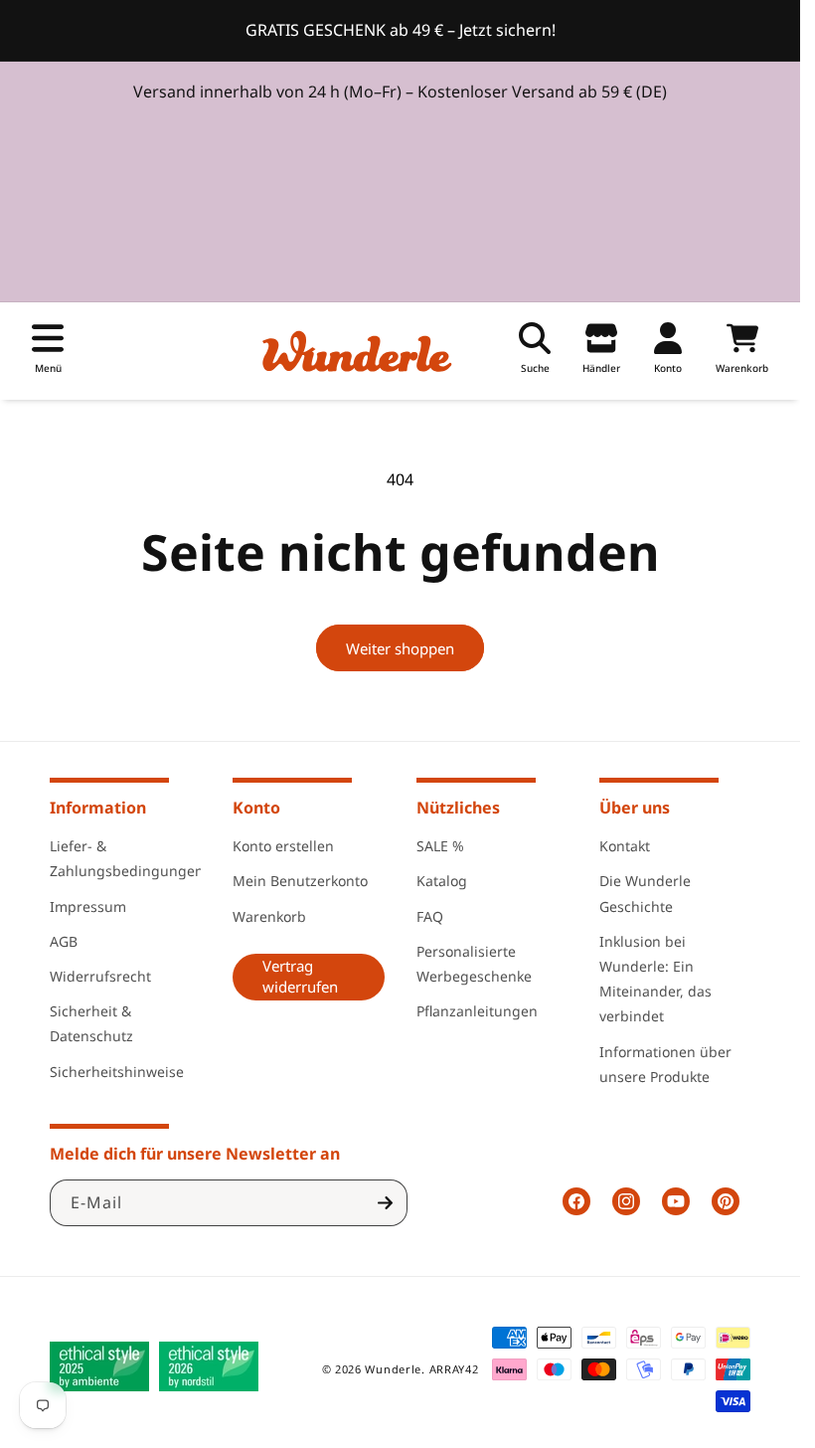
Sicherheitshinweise (117, 1071)
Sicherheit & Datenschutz (91, 1023)
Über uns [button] (634, 807)
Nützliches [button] (458, 807)
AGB (64, 941)
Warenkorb (269, 916)
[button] (48, 351)
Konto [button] (256, 807)
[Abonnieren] (385, 1202)
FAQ (429, 916)
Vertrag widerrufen (300, 976)
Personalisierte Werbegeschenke (474, 964)
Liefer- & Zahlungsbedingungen (127, 858)
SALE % (440, 845)
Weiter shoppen (400, 648)
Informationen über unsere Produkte (665, 1064)
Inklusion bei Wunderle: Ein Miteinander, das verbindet (655, 979)
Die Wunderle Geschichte (645, 893)
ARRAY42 (454, 1368)
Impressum (88, 906)
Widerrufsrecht (100, 976)
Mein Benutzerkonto (300, 880)
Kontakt (624, 845)
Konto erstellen (283, 845)
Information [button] (98, 807)
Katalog (441, 880)
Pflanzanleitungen (477, 1010)
